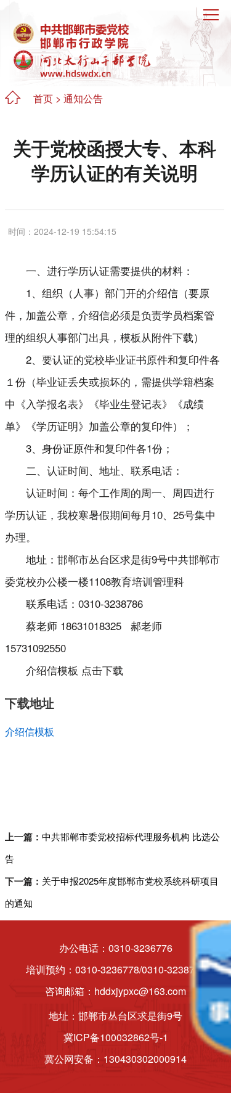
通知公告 (83, 98)
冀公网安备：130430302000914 (115, 1059)
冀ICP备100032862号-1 (115, 1037)
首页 (43, 98)
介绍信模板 (29, 731)
